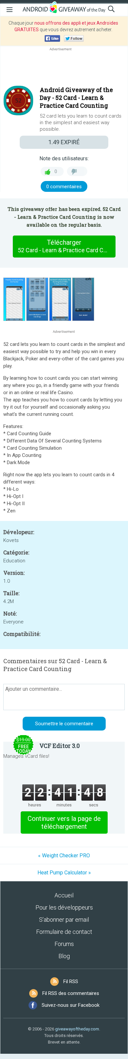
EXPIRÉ (64, 142)
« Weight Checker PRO (64, 855)
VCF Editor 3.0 (59, 746)
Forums (64, 943)
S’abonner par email (64, 919)
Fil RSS (70, 981)
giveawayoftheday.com (77, 1028)
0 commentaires (64, 187)
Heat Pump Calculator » (64, 872)
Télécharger (66, 246)
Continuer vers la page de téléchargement (64, 822)
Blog (64, 956)
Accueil (64, 895)
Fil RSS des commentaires (70, 993)
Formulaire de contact (64, 931)
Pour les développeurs (64, 907)
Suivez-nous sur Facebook (70, 1005)
